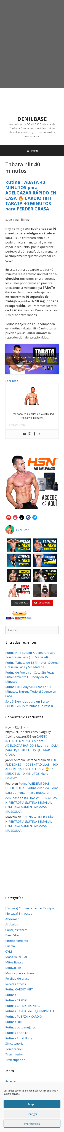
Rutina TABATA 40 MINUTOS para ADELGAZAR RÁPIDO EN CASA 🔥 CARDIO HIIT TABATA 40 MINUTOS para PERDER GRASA (30, 195)
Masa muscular (16, 957)
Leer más (11, 381)
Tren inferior (14, 1054)
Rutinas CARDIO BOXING (22, 1006)
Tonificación (14, 1049)
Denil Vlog (12, 935)
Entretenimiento (16, 941)
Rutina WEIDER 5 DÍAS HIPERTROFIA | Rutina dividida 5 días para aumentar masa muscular (31, 788)
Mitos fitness (14, 962)
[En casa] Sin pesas (18, 913)
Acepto (32, 1104)
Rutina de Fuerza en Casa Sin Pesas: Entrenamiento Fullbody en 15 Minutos (30, 677)
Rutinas (10, 995)
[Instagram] (29, 434)
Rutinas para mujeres (20, 1027)
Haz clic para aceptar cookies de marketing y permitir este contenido (32, 359)
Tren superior (15, 1060)
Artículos (11, 924)
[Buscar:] (32, 630)
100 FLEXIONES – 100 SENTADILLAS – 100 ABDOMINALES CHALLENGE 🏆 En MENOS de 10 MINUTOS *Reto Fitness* (31, 769)
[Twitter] (39, 434)
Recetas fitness (15, 984)
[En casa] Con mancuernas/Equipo (29, 908)
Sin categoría (14, 1043)
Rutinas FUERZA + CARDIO (23, 1016)
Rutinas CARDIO (16, 1000)
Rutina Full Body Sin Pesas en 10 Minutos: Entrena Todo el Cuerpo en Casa (30, 691)
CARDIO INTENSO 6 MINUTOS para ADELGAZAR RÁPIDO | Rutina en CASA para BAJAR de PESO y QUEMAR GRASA (31, 745)
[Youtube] (24, 434)
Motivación (13, 968)
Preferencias (32, 1123)
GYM (8, 951)
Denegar (32, 1114)
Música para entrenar (20, 973)
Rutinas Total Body (18, 1038)
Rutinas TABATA (16, 1033)
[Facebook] (34, 434)
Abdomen (12, 919)
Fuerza (10, 946)
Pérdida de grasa (17, 978)
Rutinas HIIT (14, 1022)
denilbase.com (17, 425)
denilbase (12, 798)
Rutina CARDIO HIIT (19, 989)
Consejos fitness (16, 930)
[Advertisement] (32, 53)
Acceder (11, 1081)
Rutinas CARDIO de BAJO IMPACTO (29, 1011)
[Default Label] (8, 517)
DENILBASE (32, 119)
